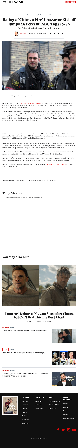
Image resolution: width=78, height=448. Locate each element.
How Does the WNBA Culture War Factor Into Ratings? (23, 352)
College (65, 407)
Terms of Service (54, 401)
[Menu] (4, 2)
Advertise (25, 405)
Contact (24, 408)
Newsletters (25, 419)
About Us (25, 401)
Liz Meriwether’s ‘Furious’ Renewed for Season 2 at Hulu (24, 330)
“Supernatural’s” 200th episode (56, 164)
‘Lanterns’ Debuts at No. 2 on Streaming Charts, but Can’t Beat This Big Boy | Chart (39, 315)
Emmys (65, 411)
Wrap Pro (39, 397)
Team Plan (38, 405)
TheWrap (25, 397)
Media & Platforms (40, 15)
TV (50, 15)
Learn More (39, 408)
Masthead (25, 416)
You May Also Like (15, 257)
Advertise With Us (69, 418)
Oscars (65, 414)
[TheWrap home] (17, 2)
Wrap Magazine (67, 399)
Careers (24, 412)
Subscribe (70, 2)
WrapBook (25, 423)
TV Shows (5, 328)
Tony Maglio (23, 33)
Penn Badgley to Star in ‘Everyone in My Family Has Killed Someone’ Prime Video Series (25, 374)
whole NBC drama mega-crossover (29, 103)
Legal (51, 397)
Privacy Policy (53, 405)
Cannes (65, 403)
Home (29, 15)
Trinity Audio (21, 96)
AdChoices (52, 408)
